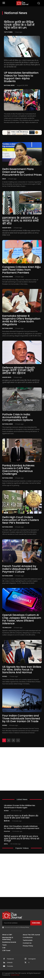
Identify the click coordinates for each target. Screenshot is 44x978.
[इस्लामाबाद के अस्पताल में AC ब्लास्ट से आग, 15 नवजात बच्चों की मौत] (22, 202)
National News (9, 85)
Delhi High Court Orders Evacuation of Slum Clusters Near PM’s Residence (20, 520)
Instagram (32, 959)
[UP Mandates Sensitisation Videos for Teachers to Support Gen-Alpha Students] (22, 100)
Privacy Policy (25, 927)
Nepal (6, 844)
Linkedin (10, 962)
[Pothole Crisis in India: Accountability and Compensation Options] (22, 399)
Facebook (10, 959)
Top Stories (8, 32)
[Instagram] (25, 959)
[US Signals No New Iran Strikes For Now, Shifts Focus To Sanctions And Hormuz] (22, 651)
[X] (25, 962)
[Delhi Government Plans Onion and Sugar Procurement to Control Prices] (22, 154)
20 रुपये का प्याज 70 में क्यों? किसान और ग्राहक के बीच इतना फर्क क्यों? (21, 817)
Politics (7, 831)
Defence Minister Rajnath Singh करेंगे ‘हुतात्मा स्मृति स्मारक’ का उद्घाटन (18, 370)
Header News (6, 228)
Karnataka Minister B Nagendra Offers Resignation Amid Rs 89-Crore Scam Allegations (21, 320)
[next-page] (18, 740)
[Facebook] (4, 959)
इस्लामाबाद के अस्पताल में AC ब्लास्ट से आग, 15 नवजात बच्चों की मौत (20, 220)
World (4, 676)
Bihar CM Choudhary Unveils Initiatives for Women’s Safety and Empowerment (21, 827)
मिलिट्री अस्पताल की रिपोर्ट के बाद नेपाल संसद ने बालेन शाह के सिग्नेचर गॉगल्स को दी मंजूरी (21, 838)
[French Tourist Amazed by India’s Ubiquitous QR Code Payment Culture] (22, 551)
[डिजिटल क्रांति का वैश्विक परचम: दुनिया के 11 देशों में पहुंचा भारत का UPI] (22, 46)
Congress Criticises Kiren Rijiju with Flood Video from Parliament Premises (21, 269)
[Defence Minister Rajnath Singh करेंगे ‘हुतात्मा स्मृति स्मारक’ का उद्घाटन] (22, 352)
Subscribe (36, 923)
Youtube (10, 966)
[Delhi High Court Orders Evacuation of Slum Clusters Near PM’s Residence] (22, 502)
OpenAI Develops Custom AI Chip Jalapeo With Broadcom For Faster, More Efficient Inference (21, 619)
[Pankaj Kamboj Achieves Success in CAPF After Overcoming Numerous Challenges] (22, 450)
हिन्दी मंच (7, 821)
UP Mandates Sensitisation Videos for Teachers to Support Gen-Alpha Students (21, 77)
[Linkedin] (4, 962)
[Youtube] (4, 966)
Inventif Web (15, 975)
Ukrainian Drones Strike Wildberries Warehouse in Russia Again (19, 806)
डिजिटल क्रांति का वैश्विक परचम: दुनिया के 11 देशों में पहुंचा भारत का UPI (19, 25)
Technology (7, 627)
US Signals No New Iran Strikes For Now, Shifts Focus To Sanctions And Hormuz (21, 669)
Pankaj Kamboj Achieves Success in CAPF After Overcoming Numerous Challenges (18, 470)
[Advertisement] (22, 769)
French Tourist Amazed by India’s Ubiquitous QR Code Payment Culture (20, 569)
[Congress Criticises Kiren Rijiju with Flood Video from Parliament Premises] (22, 251)
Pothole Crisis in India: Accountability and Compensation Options (17, 417)
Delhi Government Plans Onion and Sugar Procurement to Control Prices (22, 172)
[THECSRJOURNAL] (22, 3)
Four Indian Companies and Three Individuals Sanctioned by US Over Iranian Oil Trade (21, 718)
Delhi (4, 179)
